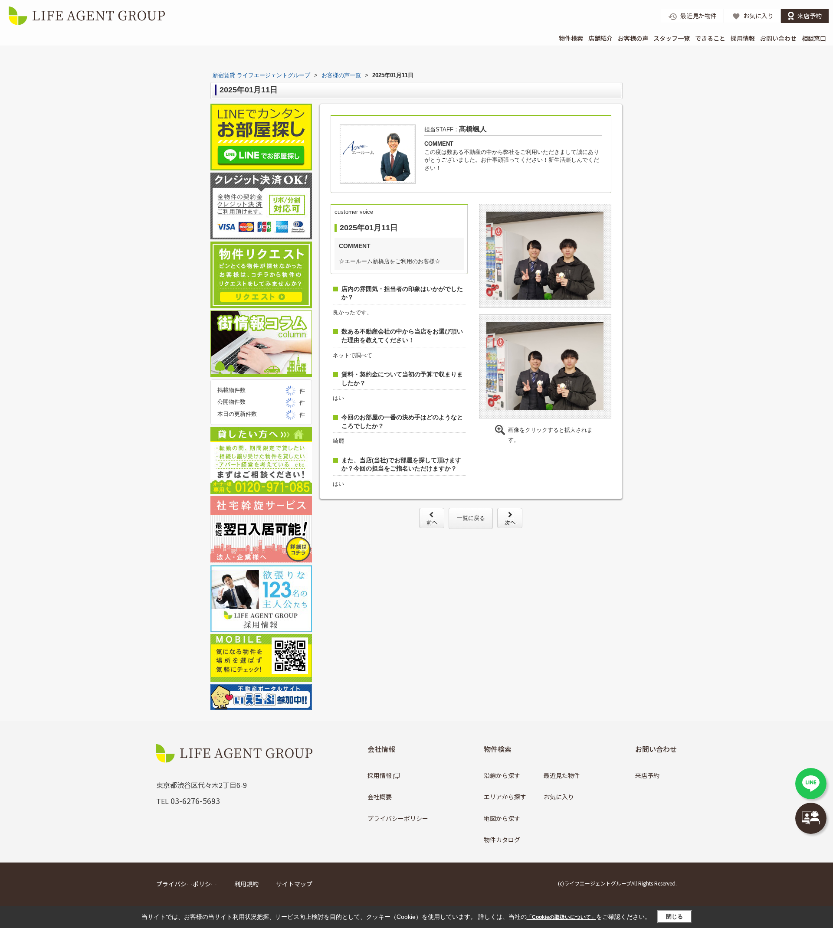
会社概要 (379, 796)
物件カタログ (502, 839)
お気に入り (559, 796)
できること (710, 38)
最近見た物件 (562, 775)
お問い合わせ (778, 38)
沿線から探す (502, 775)
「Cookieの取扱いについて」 (561, 917)
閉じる (674, 916)
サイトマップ (294, 883)
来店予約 (647, 775)
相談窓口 (814, 38)
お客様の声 (633, 38)
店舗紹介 (600, 38)
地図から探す (502, 818)
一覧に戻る (471, 518)
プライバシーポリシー (397, 818)
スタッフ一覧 (671, 38)
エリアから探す (505, 796)
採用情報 (743, 38)
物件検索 (571, 38)
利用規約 (246, 883)
